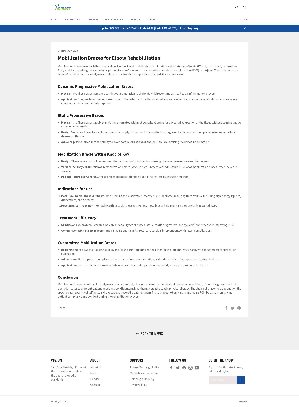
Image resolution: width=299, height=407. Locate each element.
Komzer (63, 401)
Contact (153, 19)
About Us (96, 367)
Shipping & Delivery (142, 379)
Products (72, 19)
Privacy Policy (138, 385)
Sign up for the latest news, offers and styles (226, 369)
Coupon (93, 19)
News (93, 373)
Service (135, 19)
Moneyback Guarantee (144, 373)
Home (54, 19)
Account (244, 19)
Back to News (151, 333)
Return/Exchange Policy (145, 367)
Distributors (114, 19)
